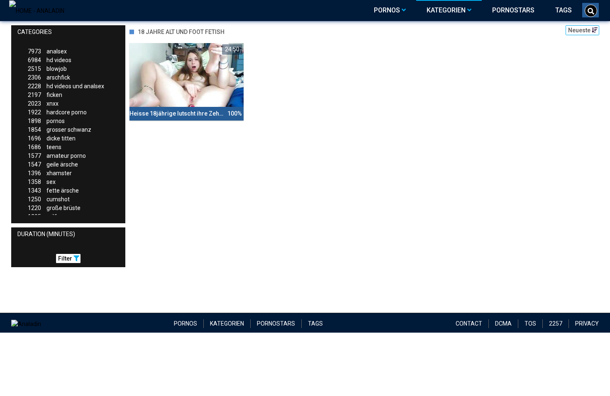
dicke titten (52, 138)
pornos (46, 121)
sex (42, 182)
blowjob (47, 68)
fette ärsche (53, 190)
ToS (530, 323)
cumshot (49, 199)
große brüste (54, 208)
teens (44, 147)
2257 (555, 323)
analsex (47, 51)
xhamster (50, 173)
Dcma (503, 323)
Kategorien (227, 323)
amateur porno (57, 155)
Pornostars (276, 323)
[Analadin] (36, 10)
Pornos (185, 323)
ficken (45, 95)
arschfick (49, 77)
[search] (591, 11)
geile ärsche (53, 164)
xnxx (43, 103)
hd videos (49, 60)
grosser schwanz (59, 129)
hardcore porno (57, 112)
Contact (469, 323)
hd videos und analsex (66, 86)
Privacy (587, 323)
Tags (315, 323)
